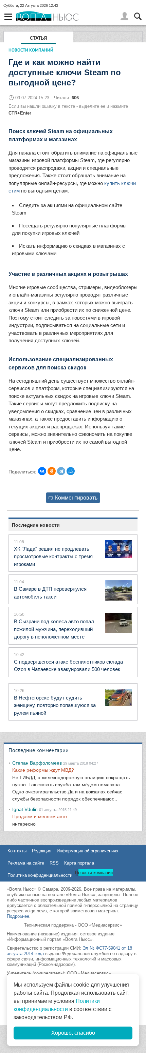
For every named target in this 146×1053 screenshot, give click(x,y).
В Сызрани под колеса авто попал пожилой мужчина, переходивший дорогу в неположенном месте (54, 629)
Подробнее (18, 916)
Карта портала (79, 863)
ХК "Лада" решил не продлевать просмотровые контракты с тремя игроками (53, 556)
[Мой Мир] (71, 471)
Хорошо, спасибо (73, 1033)
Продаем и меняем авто (39, 816)
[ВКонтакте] (42, 471)
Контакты (16, 850)
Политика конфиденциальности (39, 875)
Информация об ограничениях (87, 850)
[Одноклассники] (52, 471)
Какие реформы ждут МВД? (43, 770)
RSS (54, 863)
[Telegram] (61, 471)
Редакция (41, 850)
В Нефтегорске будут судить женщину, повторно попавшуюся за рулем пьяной (55, 705)
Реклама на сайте (25, 863)
